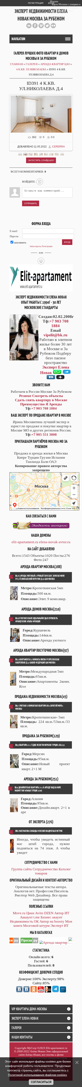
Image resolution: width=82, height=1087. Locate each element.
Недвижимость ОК (24, 921)
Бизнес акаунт (51, 917)
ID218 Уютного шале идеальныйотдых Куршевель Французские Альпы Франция (36, 620)
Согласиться (41, 1082)
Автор (59, 913)
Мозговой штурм (36, 926)
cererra (58, 146)
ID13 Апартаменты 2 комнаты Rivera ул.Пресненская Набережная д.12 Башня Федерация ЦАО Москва (37, 661)
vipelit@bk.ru (55, 335)
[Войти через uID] (41, 261)
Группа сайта (21, 869)
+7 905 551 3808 (44, 435)
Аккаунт (26, 917)
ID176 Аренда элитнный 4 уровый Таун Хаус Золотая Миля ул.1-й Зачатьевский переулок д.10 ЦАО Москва (40, 577)
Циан (30, 913)
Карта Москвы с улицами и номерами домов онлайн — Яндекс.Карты (66, 7)
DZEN (48, 913)
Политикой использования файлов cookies (37, 1075)
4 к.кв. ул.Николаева (31, 69)
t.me (36, 917)
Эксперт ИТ (59, 926)
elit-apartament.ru (25, 542)
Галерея (32, 64)
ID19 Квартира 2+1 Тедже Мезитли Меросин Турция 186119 (40, 744)
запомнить (20, 242)
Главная (16, 64)
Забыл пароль (35, 246)
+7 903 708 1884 (59, 323)
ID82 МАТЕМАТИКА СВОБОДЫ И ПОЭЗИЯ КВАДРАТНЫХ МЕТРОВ (38, 830)
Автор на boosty (52, 921)
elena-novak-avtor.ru (54, 542)
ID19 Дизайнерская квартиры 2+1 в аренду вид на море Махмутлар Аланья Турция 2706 (38, 789)
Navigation (18, 39)
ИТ (67, 913)
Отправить (30, 203)
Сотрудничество (45, 869)
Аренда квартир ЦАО (55, 64)
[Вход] (39, 181)
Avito (39, 913)
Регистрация (35, 3)
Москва (54, 1)
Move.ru (19, 913)
